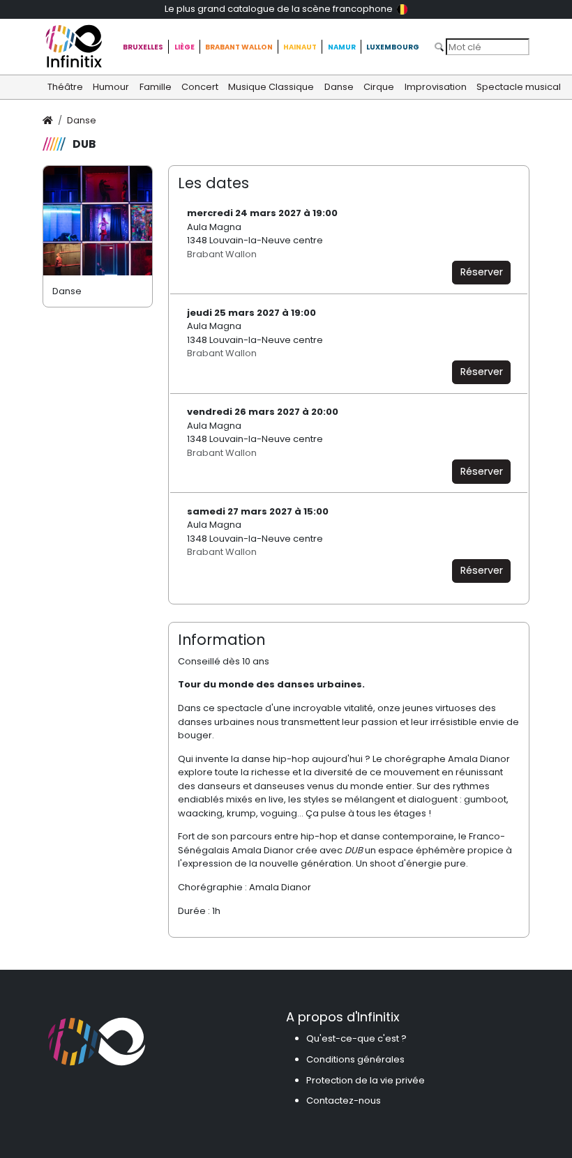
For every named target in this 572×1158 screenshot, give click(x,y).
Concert (199, 86)
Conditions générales (355, 1059)
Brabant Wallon (239, 47)
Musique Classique (271, 86)
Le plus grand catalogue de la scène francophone (280, 8)
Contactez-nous (343, 1100)
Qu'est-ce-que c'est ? (356, 1038)
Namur (342, 47)
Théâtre (65, 86)
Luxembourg (392, 47)
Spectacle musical (518, 86)
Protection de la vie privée (365, 1080)
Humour (111, 86)
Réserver (481, 272)
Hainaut (300, 47)
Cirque (378, 86)
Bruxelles (143, 47)
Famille (156, 86)
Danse (339, 86)
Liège (184, 47)
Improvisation (436, 86)
